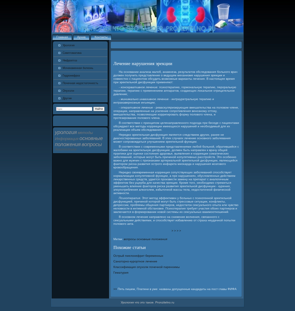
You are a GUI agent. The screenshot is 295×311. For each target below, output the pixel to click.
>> (115, 289)
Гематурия (120, 272)
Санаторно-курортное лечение (135, 261)
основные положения (152, 239)
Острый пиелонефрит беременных (138, 255)
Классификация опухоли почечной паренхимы (146, 267)
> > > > (176, 230)
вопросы (130, 239)
